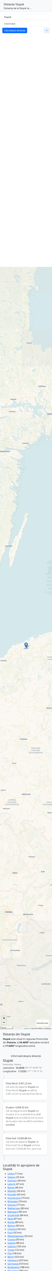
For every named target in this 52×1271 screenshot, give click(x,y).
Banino (11, 1225)
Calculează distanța (14, 30)
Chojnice (12, 1229)
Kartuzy (12, 1204)
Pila (9, 1253)
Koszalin (12, 1194)
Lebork (11, 1184)
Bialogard (13, 1211)
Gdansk (12, 1246)
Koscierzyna (14, 1198)
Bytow (11, 1187)
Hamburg (13, 1260)
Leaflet (26, 1028)
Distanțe (9, 4)
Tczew (11, 1250)
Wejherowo (14, 1208)
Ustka (11, 1173)
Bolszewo (13, 1201)
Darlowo (12, 1180)
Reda (10, 1218)
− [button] (4, 1022)
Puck (10, 1232)
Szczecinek (13, 1215)
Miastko (12, 1191)
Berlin (11, 1256)
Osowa (11, 1239)
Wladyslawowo (16, 1236)
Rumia (11, 1222)
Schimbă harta (42, 1023)
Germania (13, 1263)
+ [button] (4, 1018)
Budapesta (13, 1267)
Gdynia (11, 1243)
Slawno (11, 1177)
